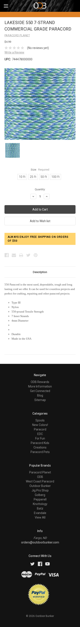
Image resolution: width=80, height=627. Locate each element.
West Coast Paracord (40, 481)
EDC (40, 434)
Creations (40, 447)
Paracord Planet (40, 472)
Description (40, 272)
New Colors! (40, 425)
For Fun (40, 438)
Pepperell (40, 499)
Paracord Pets (40, 452)
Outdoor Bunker (40, 486)
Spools (40, 420)
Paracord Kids (40, 443)
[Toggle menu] (6, 6)
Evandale (40, 513)
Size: (40, 169)
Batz (40, 508)
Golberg (40, 495)
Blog (40, 395)
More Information (40, 386)
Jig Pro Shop (40, 490)
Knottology (40, 504)
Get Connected (40, 391)
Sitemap (40, 400)
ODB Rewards (40, 382)
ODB (40, 477)
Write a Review (14, 52)
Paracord (40, 429)
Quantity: (40, 189)
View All (40, 517)
